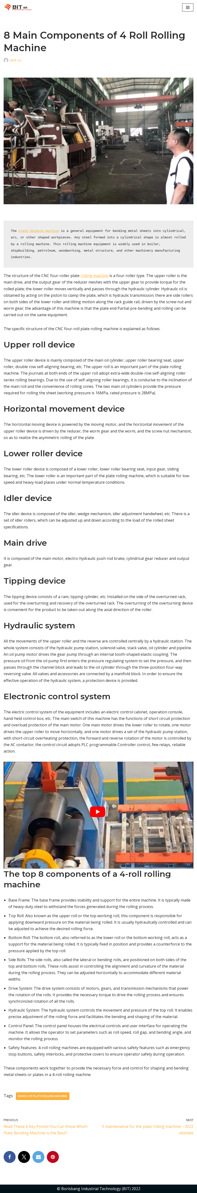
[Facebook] (10, 1157)
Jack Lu (15, 60)
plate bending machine (38, 231)
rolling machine (94, 275)
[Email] (38, 1157)
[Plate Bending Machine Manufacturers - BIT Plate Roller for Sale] (19, 7)
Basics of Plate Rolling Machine (42, 1096)
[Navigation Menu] (187, 7)
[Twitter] (24, 1157)
